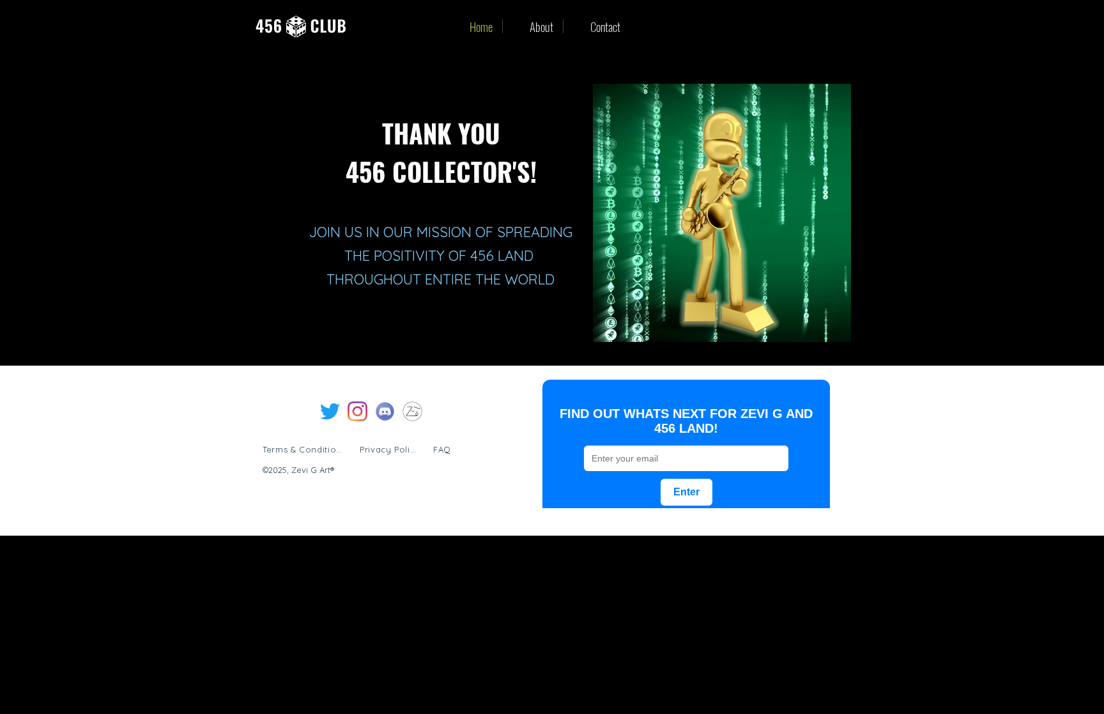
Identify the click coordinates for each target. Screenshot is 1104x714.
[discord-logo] (385, 411)
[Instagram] (357, 411)
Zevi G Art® (312, 470)
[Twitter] (330, 411)
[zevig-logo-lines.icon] (412, 411)
